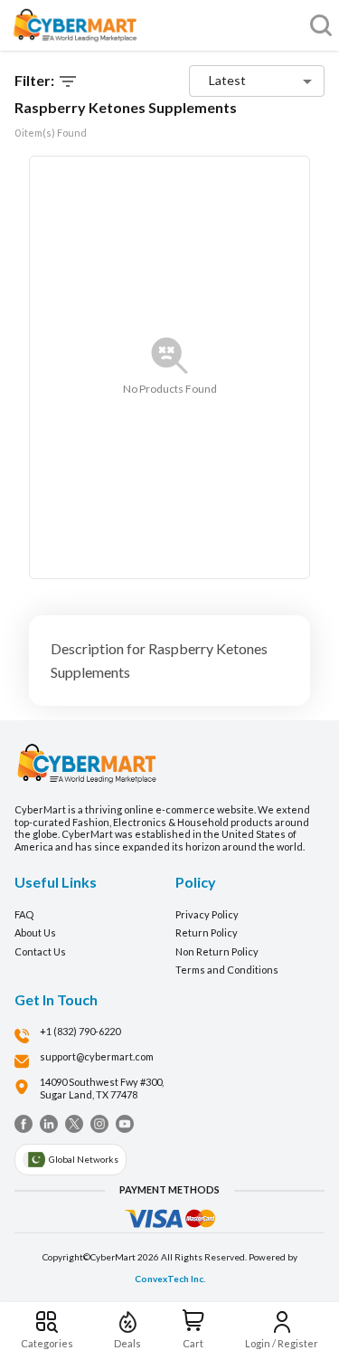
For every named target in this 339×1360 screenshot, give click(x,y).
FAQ (23, 914)
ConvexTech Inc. (170, 1278)
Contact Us (40, 951)
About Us (35, 932)
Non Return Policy (217, 951)
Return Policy (206, 932)
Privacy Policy (207, 914)
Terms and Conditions (226, 969)
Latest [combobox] (227, 80)
